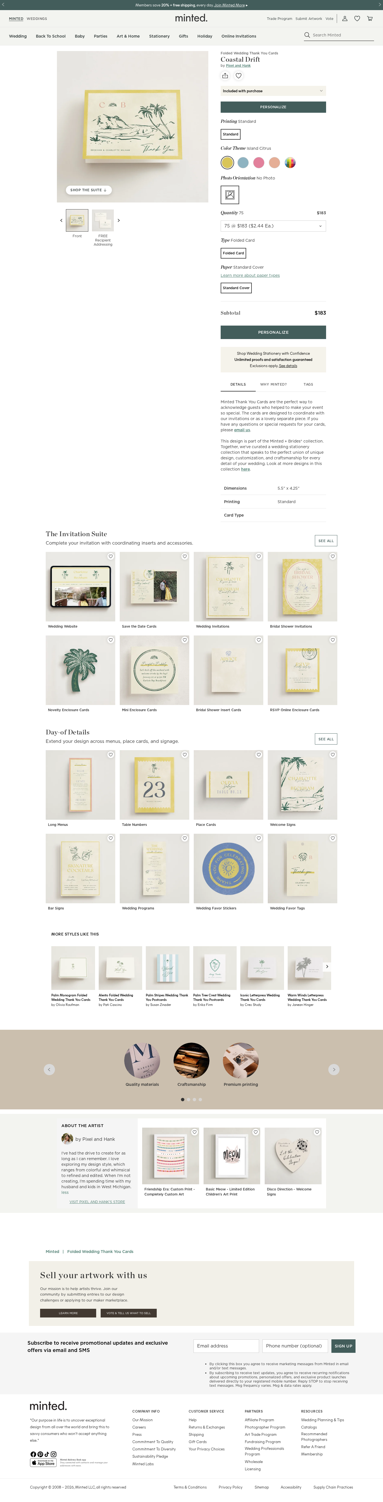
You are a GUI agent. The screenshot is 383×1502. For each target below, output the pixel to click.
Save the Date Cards (139, 626)
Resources (312, 1411)
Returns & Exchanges (207, 1427)
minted (16, 19)
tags (308, 384)
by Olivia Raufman (65, 1004)
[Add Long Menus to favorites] (110, 754)
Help (193, 1419)
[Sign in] (344, 18)
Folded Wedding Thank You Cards (249, 53)
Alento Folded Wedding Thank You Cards (116, 997)
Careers (139, 1427)
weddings (37, 19)
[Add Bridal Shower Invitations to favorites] (332, 556)
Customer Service (206, 1411)
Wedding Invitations (212, 626)
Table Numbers (134, 825)
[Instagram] (53, 1453)
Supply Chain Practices (333, 1487)
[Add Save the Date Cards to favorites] (184, 556)
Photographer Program (265, 1427)
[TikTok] (46, 1453)
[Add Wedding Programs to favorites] (184, 838)
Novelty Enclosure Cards (68, 710)
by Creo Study (250, 1004)
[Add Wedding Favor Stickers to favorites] (258, 838)
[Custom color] (290, 162)
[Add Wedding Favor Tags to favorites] (332, 838)
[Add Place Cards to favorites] (258, 754)
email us (242, 430)
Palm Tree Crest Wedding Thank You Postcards (211, 997)
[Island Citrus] (227, 162)
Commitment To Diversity (154, 1449)
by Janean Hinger (300, 1004)
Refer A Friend (313, 1446)
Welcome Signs (283, 825)
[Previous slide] (61, 220)
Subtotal (230, 313)
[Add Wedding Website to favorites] (110, 556)
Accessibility (291, 1487)
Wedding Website (62, 626)
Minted (52, 1251)
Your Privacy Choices (207, 1449)
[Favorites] (357, 18)
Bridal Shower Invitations (291, 626)
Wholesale (254, 1461)
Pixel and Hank (238, 65)
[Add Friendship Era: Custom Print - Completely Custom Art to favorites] (194, 1132)
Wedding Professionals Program (264, 1451)
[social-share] (225, 75)
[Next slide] (118, 220)
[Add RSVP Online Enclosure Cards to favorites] (332, 640)
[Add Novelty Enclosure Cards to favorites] (110, 640)
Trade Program (279, 19)
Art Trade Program (261, 1434)
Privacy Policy (231, 1487)
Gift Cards (198, 1441)
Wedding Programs (138, 908)
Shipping (196, 1434)
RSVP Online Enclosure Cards (294, 710)
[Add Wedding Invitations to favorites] (258, 556)
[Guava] (259, 162)
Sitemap (262, 1487)
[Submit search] (307, 35)
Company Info (146, 1411)
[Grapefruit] (274, 162)
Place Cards (206, 825)
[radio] (230, 134)
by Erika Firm (203, 1004)
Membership (312, 1454)
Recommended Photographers (314, 1436)
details (238, 384)
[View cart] (369, 18)
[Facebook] (33, 1453)
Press (137, 1434)
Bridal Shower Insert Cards (218, 710)
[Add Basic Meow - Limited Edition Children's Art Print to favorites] (255, 1132)
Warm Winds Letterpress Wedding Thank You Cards (307, 997)
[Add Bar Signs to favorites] (110, 838)
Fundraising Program (263, 1441)
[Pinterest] (40, 1453)
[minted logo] (191, 18)
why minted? (273, 384)
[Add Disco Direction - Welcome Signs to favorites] (317, 1132)
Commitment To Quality (152, 1441)
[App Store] (43, 1465)
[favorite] (238, 75)
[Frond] (243, 162)
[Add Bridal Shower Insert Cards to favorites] (258, 640)
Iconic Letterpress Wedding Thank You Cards (260, 997)
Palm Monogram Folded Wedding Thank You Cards (70, 997)
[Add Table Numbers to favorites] (184, 754)
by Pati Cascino (110, 1004)
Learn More (68, 1313)
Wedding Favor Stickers (216, 908)
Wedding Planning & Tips (322, 1419)
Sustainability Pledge (150, 1456)
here (245, 469)
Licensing (253, 1468)
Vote (329, 19)
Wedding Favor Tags (287, 908)
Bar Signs (56, 908)
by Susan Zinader (158, 1004)
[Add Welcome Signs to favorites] (332, 754)
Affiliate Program (259, 1419)
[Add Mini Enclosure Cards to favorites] (184, 640)
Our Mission (142, 1419)
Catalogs (309, 1427)
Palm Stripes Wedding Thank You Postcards (167, 997)
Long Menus (58, 825)
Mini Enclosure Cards (139, 710)
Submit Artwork (309, 19)
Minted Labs (143, 1463)
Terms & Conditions (190, 1487)
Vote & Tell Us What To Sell (129, 1313)
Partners (254, 1411)
